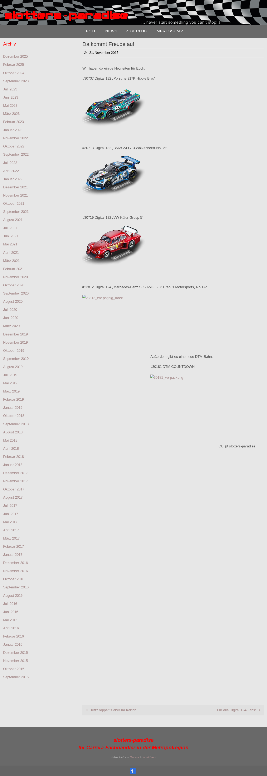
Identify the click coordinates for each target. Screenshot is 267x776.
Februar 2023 (13, 122)
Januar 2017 (12, 555)
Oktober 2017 (13, 489)
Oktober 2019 (13, 351)
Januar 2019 (12, 408)
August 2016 (13, 596)
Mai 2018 (10, 440)
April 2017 (11, 530)
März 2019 (11, 391)
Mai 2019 (10, 383)
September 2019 (16, 359)
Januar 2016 (12, 644)
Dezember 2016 (15, 563)
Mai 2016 (10, 620)
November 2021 (15, 195)
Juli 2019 (10, 375)
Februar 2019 (13, 399)
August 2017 (13, 497)
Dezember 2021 (15, 187)
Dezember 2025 (15, 56)
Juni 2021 (10, 236)
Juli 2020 (10, 310)
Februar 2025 (13, 65)
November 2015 (15, 661)
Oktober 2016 (13, 579)
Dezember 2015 (15, 653)
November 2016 (15, 571)
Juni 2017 (10, 514)
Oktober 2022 (13, 146)
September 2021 (16, 212)
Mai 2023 (10, 106)
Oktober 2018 (13, 416)
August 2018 (13, 432)
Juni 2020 (10, 318)
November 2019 (15, 342)
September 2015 (16, 677)
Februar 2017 (13, 547)
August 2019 (13, 367)
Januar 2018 (12, 465)
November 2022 (15, 138)
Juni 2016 (10, 612)
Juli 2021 (10, 228)
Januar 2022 (12, 179)
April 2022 (11, 171)
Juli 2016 (10, 604)
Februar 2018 (13, 457)
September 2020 (16, 293)
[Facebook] (132, 770)
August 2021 (13, 220)
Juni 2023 (10, 97)
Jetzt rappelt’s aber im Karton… (114, 710)
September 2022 (16, 154)
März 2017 (11, 538)
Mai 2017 (10, 522)
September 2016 (16, 587)
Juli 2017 (10, 506)
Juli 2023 (10, 89)
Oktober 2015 (13, 669)
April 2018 (11, 449)
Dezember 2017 (15, 473)
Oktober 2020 (13, 285)
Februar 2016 (13, 636)
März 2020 (11, 326)
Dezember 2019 (15, 334)
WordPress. (149, 757)
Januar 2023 (12, 130)
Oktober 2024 (13, 73)
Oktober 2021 (13, 204)
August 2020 (13, 302)
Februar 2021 (13, 269)
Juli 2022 (10, 163)
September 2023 (16, 81)
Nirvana (134, 757)
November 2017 (15, 481)
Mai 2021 (10, 244)
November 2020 (15, 277)
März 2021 (11, 261)
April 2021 (11, 253)
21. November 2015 (103, 53)
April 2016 (11, 628)
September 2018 (16, 424)
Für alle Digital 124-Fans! (237, 710)
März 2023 (11, 114)
